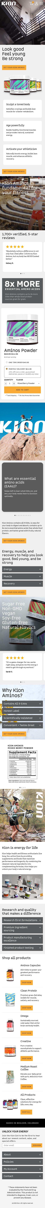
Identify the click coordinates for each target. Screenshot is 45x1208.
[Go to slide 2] (16, 515)
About (7, 1154)
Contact (8, 1176)
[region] (22, 258)
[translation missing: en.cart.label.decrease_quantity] (5, 383)
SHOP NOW (26, 982)
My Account (10, 1169)
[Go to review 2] (22, 273)
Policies (9, 1161)
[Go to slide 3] (18, 515)
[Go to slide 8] (26, 515)
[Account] (36, 3)
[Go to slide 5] (21, 515)
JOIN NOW (37, 1145)
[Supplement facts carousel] (22, 765)
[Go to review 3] (24, 273)
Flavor (19, 380)
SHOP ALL (26, 1112)
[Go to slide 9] (28, 515)
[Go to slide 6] (23, 515)
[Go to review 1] (20, 273)
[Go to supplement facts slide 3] (23, 787)
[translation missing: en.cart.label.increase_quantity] (13, 383)
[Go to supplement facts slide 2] (21, 787)
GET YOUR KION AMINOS (14, 67)
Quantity (8, 380)
